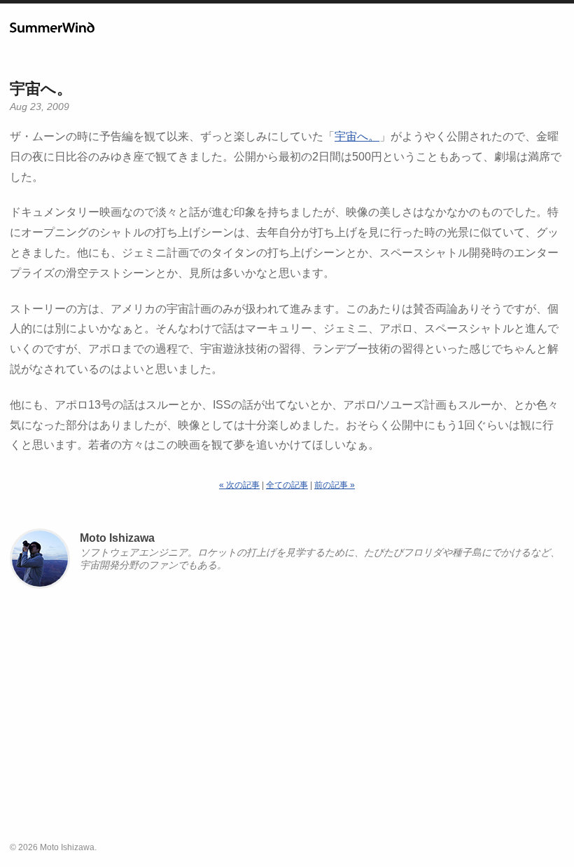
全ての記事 (287, 485)
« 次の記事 (239, 485)
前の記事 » (334, 485)
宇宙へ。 (41, 88)
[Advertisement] (287, 721)
